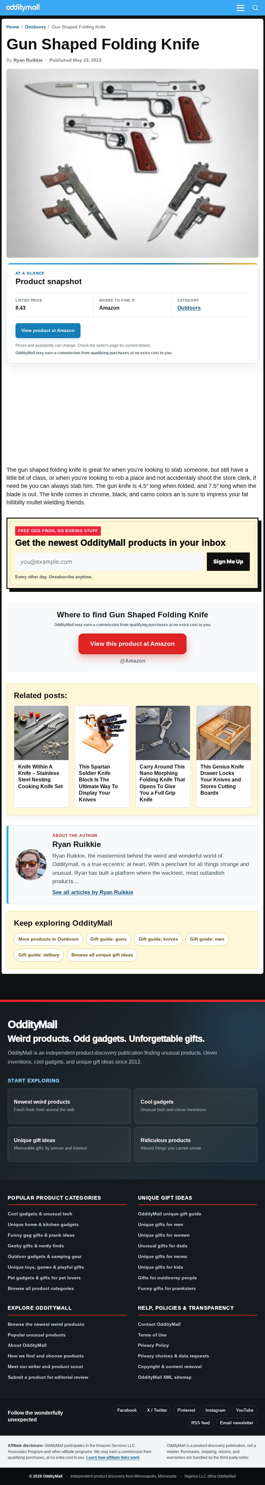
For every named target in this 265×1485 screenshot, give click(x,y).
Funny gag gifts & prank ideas (41, 1235)
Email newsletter (236, 1422)
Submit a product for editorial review (48, 1377)
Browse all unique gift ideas (102, 954)
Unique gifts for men (160, 1224)
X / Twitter (157, 1410)
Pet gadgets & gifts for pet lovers (44, 1277)
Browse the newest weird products (46, 1324)
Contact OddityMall (159, 1324)
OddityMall (32, 1024)
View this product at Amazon (132, 643)
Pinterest (186, 1410)
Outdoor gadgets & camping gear (44, 1256)
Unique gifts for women (164, 1235)
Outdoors (35, 26)
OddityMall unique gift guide (169, 1213)
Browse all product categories (41, 1288)
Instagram (216, 1410)
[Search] (255, 7)
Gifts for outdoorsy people (167, 1277)
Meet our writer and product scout (45, 1366)
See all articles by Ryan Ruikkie (92, 892)
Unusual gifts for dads (162, 1245)
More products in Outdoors (48, 939)
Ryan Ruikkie (28, 60)
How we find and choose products (46, 1355)
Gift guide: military (38, 954)
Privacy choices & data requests (173, 1355)
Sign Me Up (228, 561)
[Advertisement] (132, 418)
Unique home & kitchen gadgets (43, 1224)
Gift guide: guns (108, 939)
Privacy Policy (153, 1345)
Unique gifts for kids (160, 1267)
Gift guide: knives (158, 939)
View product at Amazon (48, 330)
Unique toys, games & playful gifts (46, 1267)
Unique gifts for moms (162, 1256)
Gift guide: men (207, 939)
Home (12, 26)
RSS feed (200, 1422)
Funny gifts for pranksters (167, 1288)
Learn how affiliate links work (113, 1457)
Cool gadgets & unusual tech (40, 1213)
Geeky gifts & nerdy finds (36, 1245)
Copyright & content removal (170, 1366)
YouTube (244, 1410)
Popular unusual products (37, 1334)
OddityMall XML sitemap (165, 1377)
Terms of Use (152, 1334)
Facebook (127, 1410)
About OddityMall (27, 1345)
